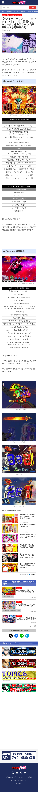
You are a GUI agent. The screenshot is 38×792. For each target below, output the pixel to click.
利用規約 (30, 777)
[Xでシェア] (11, 636)
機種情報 (4, 15)
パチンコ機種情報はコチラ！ (14, 15)
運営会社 (13, 780)
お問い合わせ (9, 777)
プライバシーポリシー (20, 777)
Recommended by (24, 574)
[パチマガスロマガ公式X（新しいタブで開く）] (13, 772)
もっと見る (33, 626)
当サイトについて (22, 780)
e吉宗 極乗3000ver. (8, 596)
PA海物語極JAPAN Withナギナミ (11, 610)
